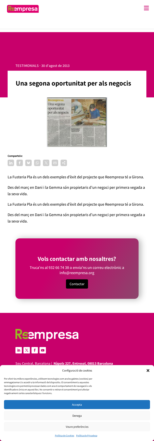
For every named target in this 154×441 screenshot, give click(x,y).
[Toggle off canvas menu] (96, 8)
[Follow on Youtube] (43, 350)
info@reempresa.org (77, 272)
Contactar (77, 284)
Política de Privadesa (86, 435)
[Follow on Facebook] (34, 350)
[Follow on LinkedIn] (18, 350)
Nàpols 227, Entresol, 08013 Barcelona (83, 363)
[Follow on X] (26, 350)
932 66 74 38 (59, 267)
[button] (148, 371)
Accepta (77, 404)
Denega (77, 416)
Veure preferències (77, 427)
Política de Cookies (64, 435)
